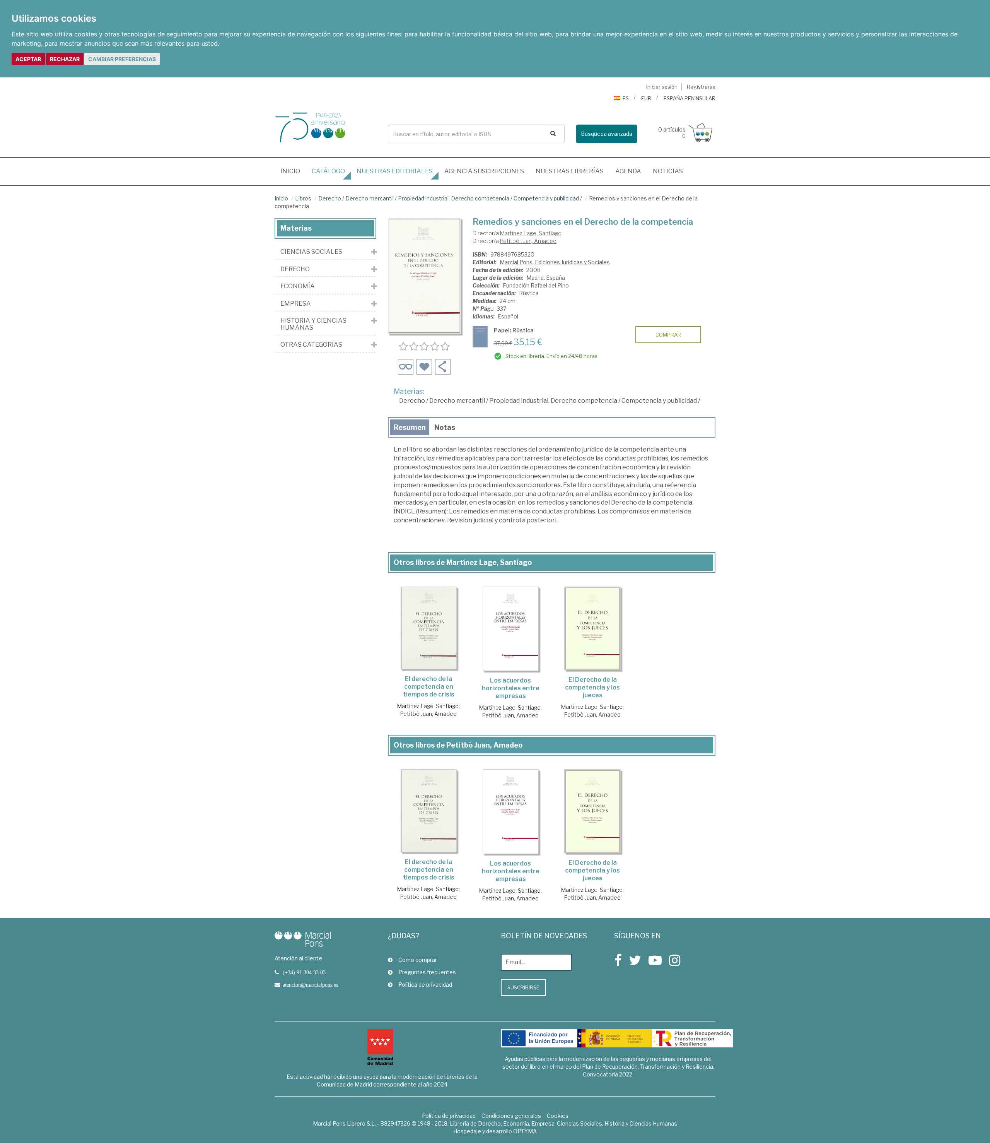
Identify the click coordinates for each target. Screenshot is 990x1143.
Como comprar (417, 959)
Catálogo (328, 171)
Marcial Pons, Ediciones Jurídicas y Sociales (555, 262)
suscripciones (484, 171)
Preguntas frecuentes (427, 972)
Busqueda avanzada (606, 133)
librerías (570, 171)
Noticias (668, 171)
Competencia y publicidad (546, 198)
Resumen (410, 427)
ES (626, 98)
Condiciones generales (511, 1115)
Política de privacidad (425, 984)
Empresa (295, 303)
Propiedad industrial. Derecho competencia (453, 198)
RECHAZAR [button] (65, 59)
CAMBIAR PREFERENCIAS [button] (122, 59)
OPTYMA (525, 1131)
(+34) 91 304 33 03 (304, 972)
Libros (303, 198)
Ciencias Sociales (311, 251)
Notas (444, 427)
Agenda (628, 171)
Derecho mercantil (369, 198)
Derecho (329, 198)
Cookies (557, 1115)
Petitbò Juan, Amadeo (528, 241)
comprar (668, 335)
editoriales (395, 171)
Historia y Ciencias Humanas (313, 324)
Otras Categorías (311, 344)
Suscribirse (523, 987)
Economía (297, 286)
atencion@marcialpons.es (310, 984)
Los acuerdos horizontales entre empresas (510, 688)
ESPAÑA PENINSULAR (689, 98)
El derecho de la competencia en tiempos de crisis (428, 686)
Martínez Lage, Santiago (531, 233)
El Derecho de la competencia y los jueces (592, 687)
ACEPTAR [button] (28, 59)
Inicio (293, 171)
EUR (646, 98)
